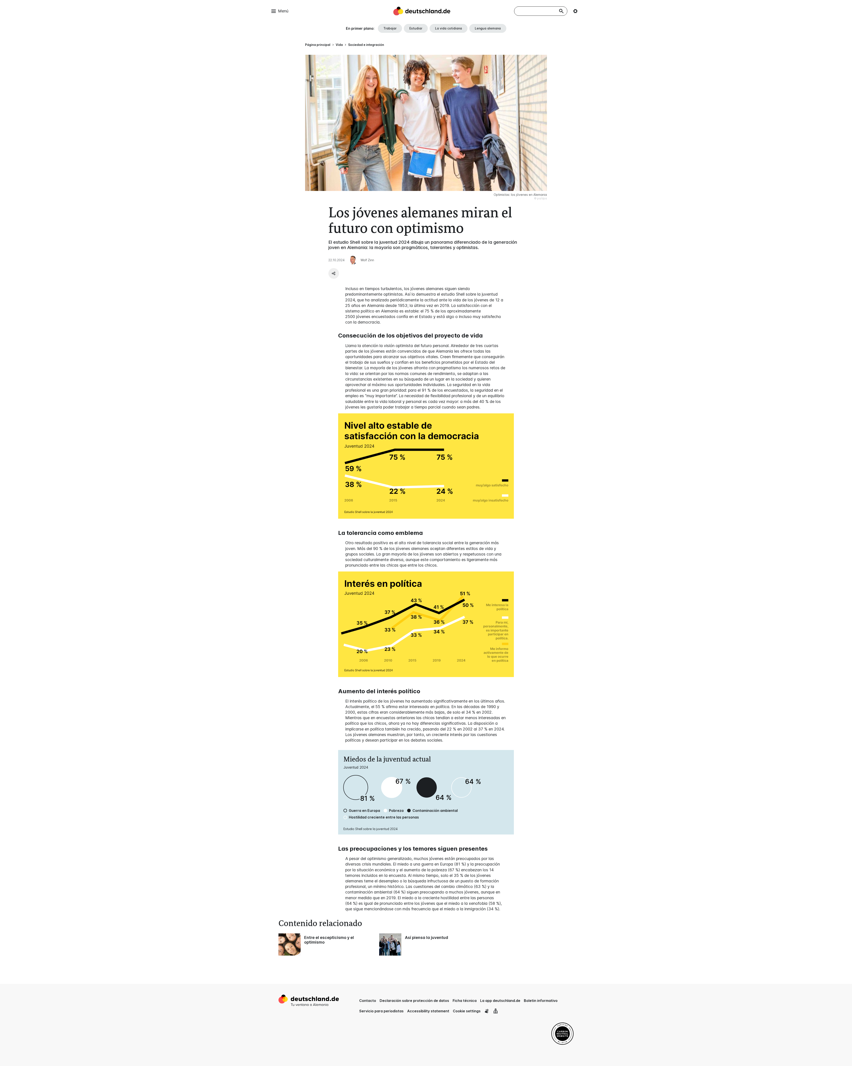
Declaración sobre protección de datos (414, 1000)
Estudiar (415, 28)
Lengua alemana (488, 28)
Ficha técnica (465, 1000)
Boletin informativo (541, 1000)
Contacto (367, 1000)
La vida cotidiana (448, 28)
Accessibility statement (428, 1011)
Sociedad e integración (366, 45)
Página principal (317, 45)
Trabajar (389, 28)
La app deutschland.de (500, 1000)
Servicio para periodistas (381, 1011)
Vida (339, 45)
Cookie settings (467, 1011)
